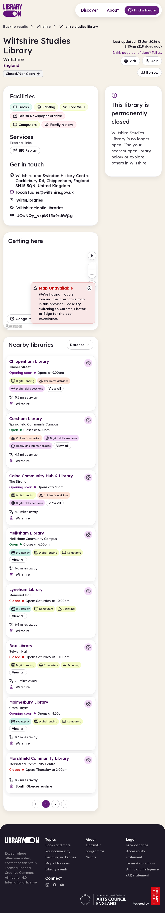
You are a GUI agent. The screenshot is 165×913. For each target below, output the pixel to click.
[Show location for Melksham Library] (88, 535)
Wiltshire (44, 26)
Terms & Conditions (141, 863)
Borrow (152, 72)
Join (154, 61)
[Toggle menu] (92, 256)
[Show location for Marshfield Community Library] (88, 760)
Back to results (15, 26)
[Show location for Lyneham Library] (88, 591)
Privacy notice (137, 845)
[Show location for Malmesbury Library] (88, 704)
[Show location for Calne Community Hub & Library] (88, 477)
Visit (133, 61)
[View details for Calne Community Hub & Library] (51, 497)
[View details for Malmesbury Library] (51, 723)
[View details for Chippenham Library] (51, 383)
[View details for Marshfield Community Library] (51, 773)
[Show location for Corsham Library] (88, 420)
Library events (56, 869)
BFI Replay (28, 150)
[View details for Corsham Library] (51, 440)
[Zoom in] (92, 266)
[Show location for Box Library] (88, 647)
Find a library (145, 10)
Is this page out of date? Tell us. (137, 53)
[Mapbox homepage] (13, 326)
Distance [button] (77, 345)
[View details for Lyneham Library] (51, 611)
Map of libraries (57, 863)
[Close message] (89, 288)
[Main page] (12, 10)
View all (54, 389)
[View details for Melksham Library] (51, 554)
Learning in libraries (60, 857)
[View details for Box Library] (51, 667)
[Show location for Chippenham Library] (88, 363)
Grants (91, 857)
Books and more (58, 845)
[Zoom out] (92, 274)
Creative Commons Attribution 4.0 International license (21, 877)
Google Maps (27, 319)
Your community (57, 851)
